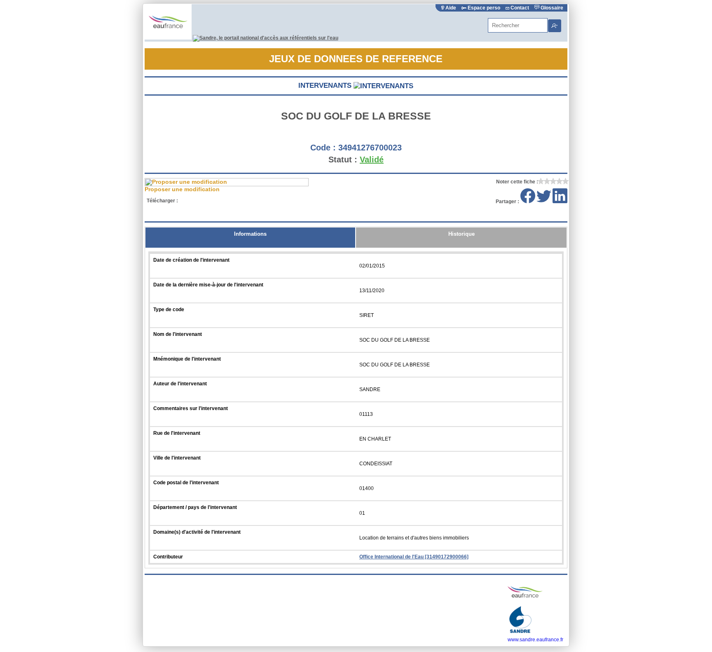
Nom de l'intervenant (177, 334)
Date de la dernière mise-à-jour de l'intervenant (208, 285)
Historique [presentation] (461, 234)
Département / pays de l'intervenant (195, 507)
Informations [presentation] (250, 234)
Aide (450, 8)
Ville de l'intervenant (177, 458)
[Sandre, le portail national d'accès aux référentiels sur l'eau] (265, 38)
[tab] (250, 237)
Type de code (168, 309)
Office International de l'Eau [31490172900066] (413, 557)
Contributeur (168, 557)
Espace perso (483, 8)
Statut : (342, 159)
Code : (323, 147)
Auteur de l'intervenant (180, 384)
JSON (253, 201)
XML (193, 201)
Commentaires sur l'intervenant (190, 408)
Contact (519, 8)
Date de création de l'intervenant (191, 260)
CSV (223, 201)
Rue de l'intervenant (176, 433)
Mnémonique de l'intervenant (187, 359)
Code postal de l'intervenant (186, 482)
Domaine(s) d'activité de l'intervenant (197, 532)
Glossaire (551, 8)
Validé (372, 159)
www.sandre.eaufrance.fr (535, 640)
